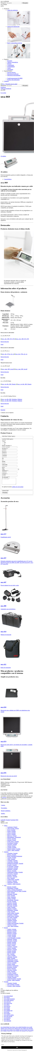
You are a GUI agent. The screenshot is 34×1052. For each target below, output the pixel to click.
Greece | (11, 948)
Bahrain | (11, 887)
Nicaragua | (12, 873)
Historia (9, 63)
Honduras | (12, 869)
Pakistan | (12, 908)
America (6, 851)
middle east (8, 1010)
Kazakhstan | (12, 900)
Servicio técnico (11, 72)
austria (7, 1007)
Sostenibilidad (11, 66)
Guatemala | (12, 868)
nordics (7, 1013)
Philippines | (12, 910)
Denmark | (12, 939)
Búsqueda (25, 3)
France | (11, 945)
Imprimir (3, 410)
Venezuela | (12, 882)
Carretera (4, 455)
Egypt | (11, 830)
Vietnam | (12, 924)
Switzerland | (12, 974)
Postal (3, 461)
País (3, 467)
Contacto (6, 81)
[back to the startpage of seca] (9, 84)
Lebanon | (12, 903)
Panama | (11, 875)
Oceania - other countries (13, 986)
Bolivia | (11, 854)
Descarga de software (12, 74)
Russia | (11, 968)
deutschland (8, 996)
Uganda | (11, 847)
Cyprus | (11, 936)
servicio (4, 797)
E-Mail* (4, 474)
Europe (6, 927)
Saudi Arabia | (13, 913)
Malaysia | (12, 904)
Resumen (9, 60)
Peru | (11, 878)
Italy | (10, 954)
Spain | (11, 971)
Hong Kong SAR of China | (16, 891)
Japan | (11, 897)
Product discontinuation (13, 79)
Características (7, 179)
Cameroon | (12, 827)
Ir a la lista (3, 92)
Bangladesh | (12, 888)
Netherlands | (12, 959)
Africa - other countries (13, 850)
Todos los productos (12, 10)
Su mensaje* (6, 477)
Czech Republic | (13, 938)
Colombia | (12, 860)
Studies (3, 813)
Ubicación (4, 464)
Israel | (11, 895)
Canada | (11, 857)
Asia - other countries (12, 926)
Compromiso (10, 65)
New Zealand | (13, 984)
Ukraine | (12, 977)
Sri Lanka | (12, 917)
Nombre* (5, 449)
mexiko (29, 1028)
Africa (5, 825)
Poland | (11, 964)
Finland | (11, 943)
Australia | (12, 983)
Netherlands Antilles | (15, 872)
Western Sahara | (13, 849)
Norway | (11, 962)
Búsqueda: (3, 3)
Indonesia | (12, 894)
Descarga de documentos (13, 75)
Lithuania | (12, 957)
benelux (7, 1018)
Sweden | (11, 973)
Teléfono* (5, 470)
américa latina (9, 1015)
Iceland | (11, 951)
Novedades (10, 69)
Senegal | (11, 840)
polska (7, 1009)
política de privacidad (17, 486)
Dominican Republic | (15, 863)
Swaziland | (12, 843)
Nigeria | (11, 838)
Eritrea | (11, 831)
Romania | (12, 967)
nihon (6, 1004)
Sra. (5, 442)
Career (9, 68)
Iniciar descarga (5, 341)
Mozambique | (14, 837)
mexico (7, 1006)
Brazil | (14, 856)
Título (4, 441)
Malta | (11, 958)
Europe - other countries (13, 980)
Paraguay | (12, 876)
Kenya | (11, 834)
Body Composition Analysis (14, 43)
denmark (7, 1020)
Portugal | (12, 965)
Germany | (12, 946)
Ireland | (11, 952)
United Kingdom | (14, 978)
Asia (5, 885)
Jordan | (11, 898)
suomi (30, 1030)
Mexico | (11, 870)
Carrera (3, 805)
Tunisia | (11, 846)
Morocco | (12, 835)
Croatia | (11, 935)
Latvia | (11, 955)
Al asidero (3, 156)
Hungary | (12, 949)
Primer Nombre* (7, 445)
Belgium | (12, 930)
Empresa (4, 452)
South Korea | (13, 916)
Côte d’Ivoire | (13, 828)
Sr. (4, 444)
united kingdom (9, 999)
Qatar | (11, 911)
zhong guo (8, 1003)
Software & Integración (13, 26)
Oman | (11, 907)
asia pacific (8, 1016)
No (3, 458)
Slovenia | (12, 970)
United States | (13, 879)
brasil (6, 1012)
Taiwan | (11, 919)
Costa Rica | (12, 862)
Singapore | (12, 914)
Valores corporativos (12, 62)
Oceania (6, 981)
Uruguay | (12, 881)
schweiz (7, 1001)
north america (9, 1000)
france (7, 997)
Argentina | (12, 853)
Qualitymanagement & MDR (14, 78)
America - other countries (13, 884)
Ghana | (11, 833)
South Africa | (13, 841)
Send (2, 344)
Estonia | (11, 942)
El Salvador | (12, 866)
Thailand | (12, 920)
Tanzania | (12, 844)
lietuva (7, 1019)
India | (11, 892)
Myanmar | (12, 905)
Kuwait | (11, 901)
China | (14, 889)
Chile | (11, 859)
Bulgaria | (12, 933)
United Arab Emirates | (15, 923)
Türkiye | (11, 922)
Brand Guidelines (5, 810)
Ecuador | (12, 865)
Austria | (11, 929)
